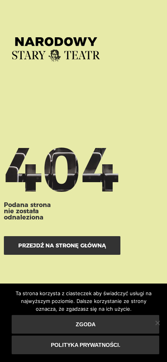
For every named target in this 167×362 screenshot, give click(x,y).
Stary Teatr (56, 46)
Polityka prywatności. (85, 345)
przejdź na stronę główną (62, 245)
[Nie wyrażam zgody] (157, 323)
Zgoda (86, 324)
